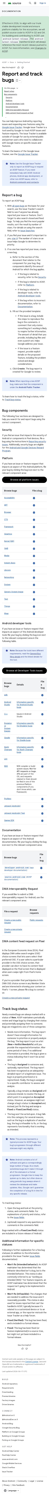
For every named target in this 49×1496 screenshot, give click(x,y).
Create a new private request (16, 998)
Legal (32, 1481)
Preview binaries (8, 1396)
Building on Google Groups (13, 1436)
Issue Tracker (7, 1471)
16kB (6, 548)
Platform (30, 285)
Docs (12, 62)
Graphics (8, 534)
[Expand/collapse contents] (17, 88)
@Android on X (8, 1415)
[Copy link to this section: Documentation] (23, 830)
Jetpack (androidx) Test (14, 813)
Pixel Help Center (9, 1455)
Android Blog (7, 1423)
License (40, 1481)
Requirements (8, 1388)
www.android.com (10, 1459)
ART (6, 505)
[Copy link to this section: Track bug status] (30, 1009)
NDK (6, 766)
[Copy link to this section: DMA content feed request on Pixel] (4, 945)
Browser (7, 512)
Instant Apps (9, 563)
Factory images (8, 1400)
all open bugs (18, 206)
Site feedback (18, 1485)
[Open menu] (4, 3)
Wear (6, 613)
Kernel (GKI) (9, 541)
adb (6, 695)
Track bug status (13, 399)
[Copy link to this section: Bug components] (30, 410)
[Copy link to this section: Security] (14, 430)
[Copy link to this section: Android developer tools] (33, 623)
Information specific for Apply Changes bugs (25, 749)
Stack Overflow (8, 1467)
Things (7, 606)
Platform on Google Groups (13, 1432)
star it (15, 238)
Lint (5, 759)
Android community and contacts (24, 182)
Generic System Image (13, 592)
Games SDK (9, 820)
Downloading (7, 1392)
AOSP (4, 62)
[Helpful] (19, 67)
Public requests (36, 920)
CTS (6, 519)
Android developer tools (29, 296)
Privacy (7, 1485)
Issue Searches (27, 231)
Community (22, 1481)
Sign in (43, 3)
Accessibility (9, 498)
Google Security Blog (11, 1428)
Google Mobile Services (12, 1463)
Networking (9, 577)
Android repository (10, 1384)
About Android (8, 1481)
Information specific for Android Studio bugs (25, 704)
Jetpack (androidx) (12, 806)
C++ (6, 714)
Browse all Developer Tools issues (24, 670)
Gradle (7, 738)
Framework (8, 527)
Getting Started (23, 62)
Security (42, 277)
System (7, 584)
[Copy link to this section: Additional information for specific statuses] (15, 1244)
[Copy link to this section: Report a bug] (24, 195)
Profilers (7, 799)
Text (6, 599)
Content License (31, 1362)
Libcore (7, 570)
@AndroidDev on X (10, 1419)
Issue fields (19, 1217)
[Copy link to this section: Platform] (15, 458)
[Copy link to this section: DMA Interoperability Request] (40, 889)
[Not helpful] (22, 67)
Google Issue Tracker (28, 154)
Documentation (11, 11)
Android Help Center (10, 1451)
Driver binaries (8, 1404)
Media (6, 555)
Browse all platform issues (24, 480)
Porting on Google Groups (13, 1440)
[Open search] (30, 3)
